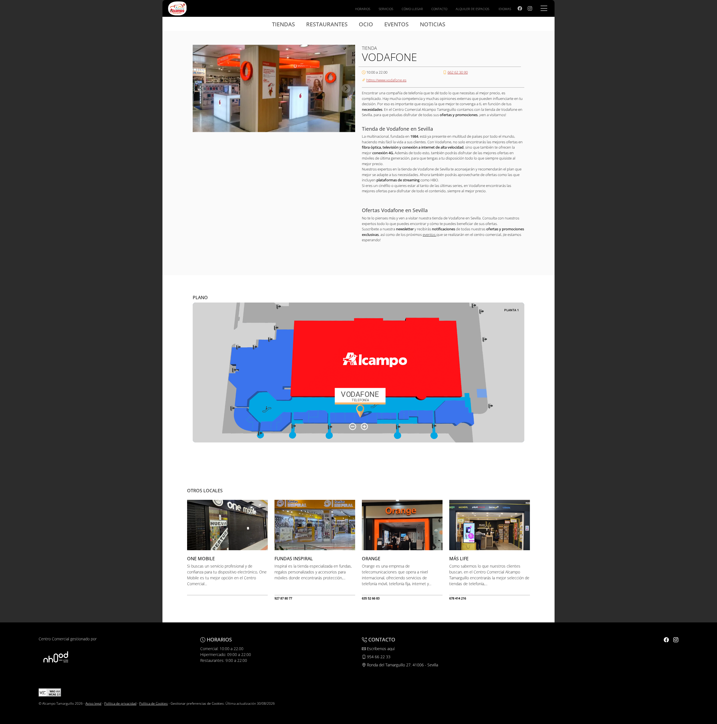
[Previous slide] (201, 88)
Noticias (432, 24)
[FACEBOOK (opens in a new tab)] (520, 8)
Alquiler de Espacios (472, 9)
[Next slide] (346, 88)
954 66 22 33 (378, 656)
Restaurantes (327, 24)
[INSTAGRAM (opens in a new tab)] (530, 8)
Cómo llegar (412, 9)
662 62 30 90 (458, 72)
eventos (429, 234)
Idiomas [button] (505, 9)
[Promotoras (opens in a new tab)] (55, 657)
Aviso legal (93, 703)
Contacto (439, 9)
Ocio (366, 24)
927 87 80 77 (283, 598)
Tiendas (283, 24)
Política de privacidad (120, 703)
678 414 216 (457, 598)
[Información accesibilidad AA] (50, 692)
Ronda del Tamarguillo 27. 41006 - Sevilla (402, 664)
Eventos (396, 24)
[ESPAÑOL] (177, 7)
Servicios (386, 9)
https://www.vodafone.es (386, 80)
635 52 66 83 (371, 598)
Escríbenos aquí (380, 648)
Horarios (362, 9)
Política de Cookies (153, 703)
